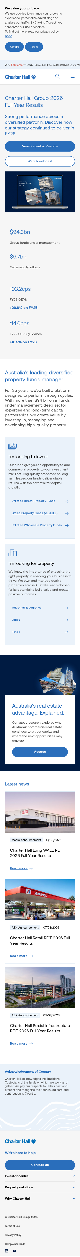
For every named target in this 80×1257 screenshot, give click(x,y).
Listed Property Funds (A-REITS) (34, 513)
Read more (19, 868)
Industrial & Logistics (26, 607)
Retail (16, 632)
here (8, 36)
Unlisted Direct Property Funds (33, 501)
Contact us (40, 1165)
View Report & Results (40, 146)
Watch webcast (40, 161)
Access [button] (40, 752)
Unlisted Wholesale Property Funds (37, 525)
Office (16, 619)
